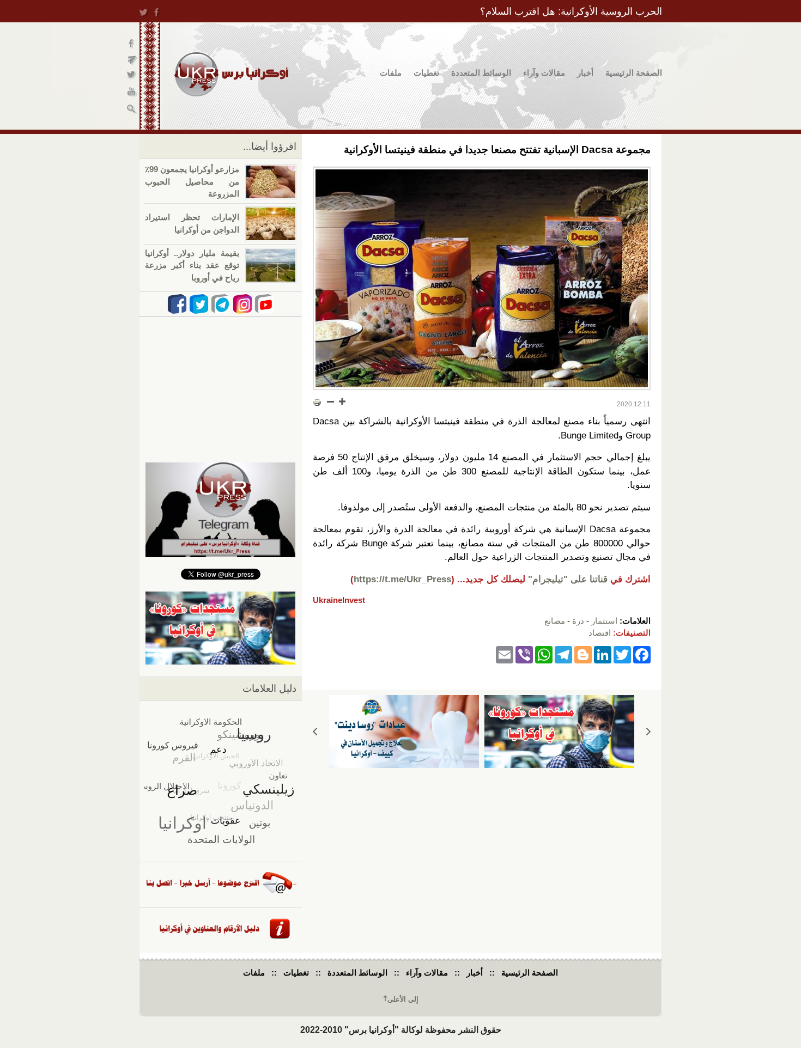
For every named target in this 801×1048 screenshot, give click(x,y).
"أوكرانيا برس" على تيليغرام (132, 60)
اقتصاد (599, 632)
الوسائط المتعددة (481, 72)
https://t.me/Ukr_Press (402, 579)
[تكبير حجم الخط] (341, 401)
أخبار (585, 72)
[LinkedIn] (602, 654)
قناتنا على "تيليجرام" (568, 579)
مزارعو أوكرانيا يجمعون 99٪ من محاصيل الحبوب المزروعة (192, 181)
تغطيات (426, 72)
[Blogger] (583, 654)
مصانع (554, 620)
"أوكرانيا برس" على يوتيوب (132, 93)
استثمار (604, 620)
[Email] (504, 654)
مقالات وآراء (544, 72)
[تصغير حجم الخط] (331, 401)
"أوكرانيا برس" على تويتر (132, 76)
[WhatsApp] (544, 654)
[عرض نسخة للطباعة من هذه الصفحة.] (317, 402)
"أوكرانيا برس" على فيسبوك (132, 44)
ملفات (391, 72)
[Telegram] (563, 654)
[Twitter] (622, 654)
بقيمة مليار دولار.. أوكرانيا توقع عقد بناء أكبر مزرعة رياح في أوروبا (192, 265)
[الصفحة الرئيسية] (231, 74)
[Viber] (524, 654)
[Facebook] (642, 654)
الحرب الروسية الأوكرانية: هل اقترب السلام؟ (571, 11)
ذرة (578, 620)
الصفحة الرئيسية (633, 72)
